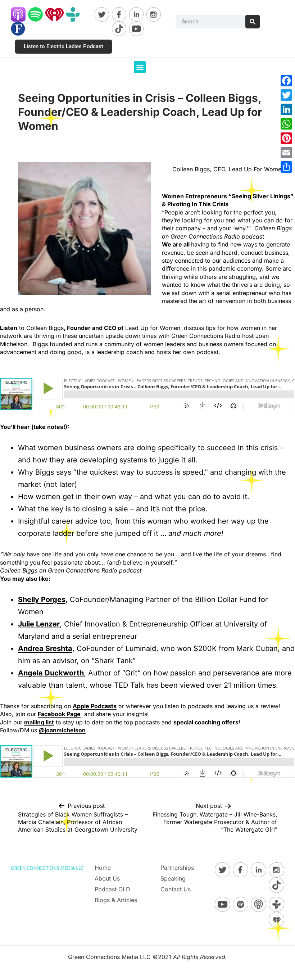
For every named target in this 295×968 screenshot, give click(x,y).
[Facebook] (286, 80)
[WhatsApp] (286, 124)
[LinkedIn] (286, 109)
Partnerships (177, 867)
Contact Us (175, 889)
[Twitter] (286, 95)
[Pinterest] (286, 138)
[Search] (252, 21)
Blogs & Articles (116, 900)
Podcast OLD (112, 889)
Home (103, 867)
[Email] (286, 152)
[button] (140, 67)
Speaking (173, 878)
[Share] (286, 167)
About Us (107, 878)
